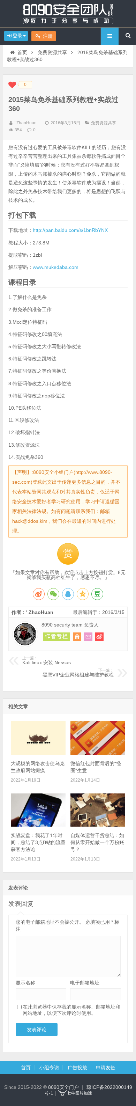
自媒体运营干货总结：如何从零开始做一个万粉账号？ (97, 842)
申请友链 (105, 1067)
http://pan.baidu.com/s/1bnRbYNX (70, 230)
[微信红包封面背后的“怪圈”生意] (97, 753)
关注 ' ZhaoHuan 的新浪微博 (99, 636)
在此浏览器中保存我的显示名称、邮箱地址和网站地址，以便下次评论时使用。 (71, 1010)
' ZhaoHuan (26, 122)
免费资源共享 (52, 52)
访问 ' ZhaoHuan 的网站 (77, 636)
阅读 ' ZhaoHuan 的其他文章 (56, 636)
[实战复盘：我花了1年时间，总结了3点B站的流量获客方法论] (38, 825)
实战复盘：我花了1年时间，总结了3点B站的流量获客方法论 (38, 842)
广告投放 (77, 1067)
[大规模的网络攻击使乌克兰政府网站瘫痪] (38, 753)
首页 (22, 52)
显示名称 (25, 983)
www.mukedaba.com (55, 267)
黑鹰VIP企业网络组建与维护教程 (78, 672)
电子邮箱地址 (84, 983)
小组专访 (49, 1067)
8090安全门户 (68, 13)
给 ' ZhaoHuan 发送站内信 (88, 636)
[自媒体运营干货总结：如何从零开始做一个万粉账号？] (97, 825)
